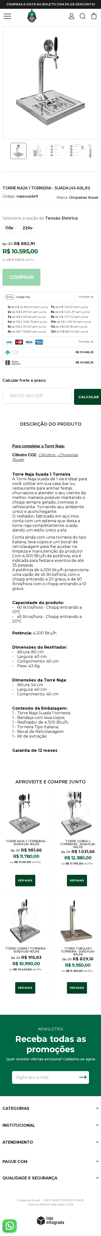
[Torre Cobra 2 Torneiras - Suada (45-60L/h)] (76, 839)
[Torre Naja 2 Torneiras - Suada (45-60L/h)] (24, 839)
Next (93, 151)
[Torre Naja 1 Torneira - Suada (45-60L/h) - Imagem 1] (18, 151)
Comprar (21, 277)
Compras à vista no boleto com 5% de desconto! (50, 4)
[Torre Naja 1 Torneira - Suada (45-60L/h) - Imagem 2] (38, 151)
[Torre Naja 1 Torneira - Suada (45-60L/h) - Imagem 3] (58, 151)
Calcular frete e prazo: (24, 380)
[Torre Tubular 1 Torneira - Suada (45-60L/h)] (76, 946)
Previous (8, 151)
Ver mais (25, 880)
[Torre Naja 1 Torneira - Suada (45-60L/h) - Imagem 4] (77, 151)
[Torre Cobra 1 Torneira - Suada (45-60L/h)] (24, 946)
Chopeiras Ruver (84, 197)
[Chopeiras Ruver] (32, 16)
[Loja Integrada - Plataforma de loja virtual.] (50, 1220)
